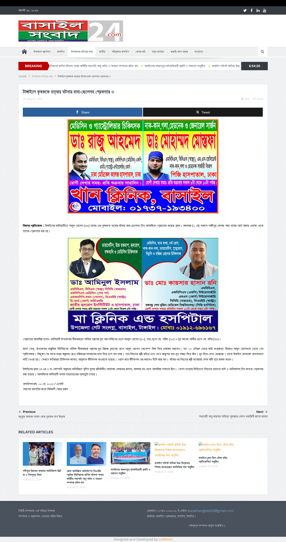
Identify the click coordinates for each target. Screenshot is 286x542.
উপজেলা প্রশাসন (41, 52)
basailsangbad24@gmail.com (211, 510)
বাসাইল (60, 52)
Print (247, 99)
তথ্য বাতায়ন (158, 52)
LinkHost (166, 539)
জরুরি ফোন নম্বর (179, 52)
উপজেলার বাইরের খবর (82, 52)
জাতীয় (102, 52)
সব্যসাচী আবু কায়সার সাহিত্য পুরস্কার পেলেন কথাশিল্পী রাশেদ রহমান (233, 416)
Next (259, 412)
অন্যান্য (198, 52)
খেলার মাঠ (140, 52)
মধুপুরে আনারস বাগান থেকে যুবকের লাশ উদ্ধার (41, 416)
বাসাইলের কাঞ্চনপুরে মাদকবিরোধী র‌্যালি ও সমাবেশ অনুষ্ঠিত (152, 66)
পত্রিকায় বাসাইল (120, 52)
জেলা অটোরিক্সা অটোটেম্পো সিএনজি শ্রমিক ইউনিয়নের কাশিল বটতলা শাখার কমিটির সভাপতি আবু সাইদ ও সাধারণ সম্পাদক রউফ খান (85, 476)
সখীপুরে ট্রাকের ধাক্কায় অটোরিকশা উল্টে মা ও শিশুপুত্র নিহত (42, 472)
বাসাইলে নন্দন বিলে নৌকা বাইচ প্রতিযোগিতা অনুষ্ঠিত (213, 459)
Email (260, 99)
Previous (29, 412)
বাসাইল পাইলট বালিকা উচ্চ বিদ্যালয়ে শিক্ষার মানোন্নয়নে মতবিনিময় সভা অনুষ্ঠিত (231, 66)
